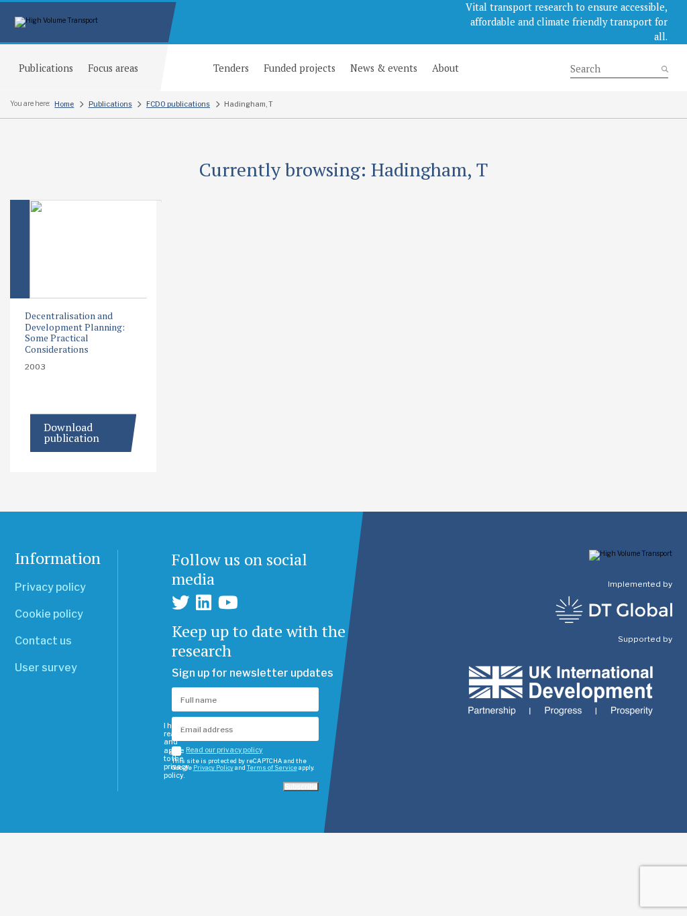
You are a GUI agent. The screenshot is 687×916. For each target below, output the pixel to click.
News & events (383, 68)
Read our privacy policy (224, 750)
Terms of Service (272, 767)
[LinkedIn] (203, 602)
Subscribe (300, 787)
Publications (46, 68)
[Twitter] (180, 602)
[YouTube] (228, 602)
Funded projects (299, 68)
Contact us (43, 640)
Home (64, 104)
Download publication (71, 432)
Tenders (231, 68)
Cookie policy (49, 614)
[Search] (619, 69)
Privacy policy (50, 587)
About (445, 68)
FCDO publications (178, 104)
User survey (46, 667)
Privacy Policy (213, 767)
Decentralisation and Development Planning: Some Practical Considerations (75, 332)
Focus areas (113, 68)
